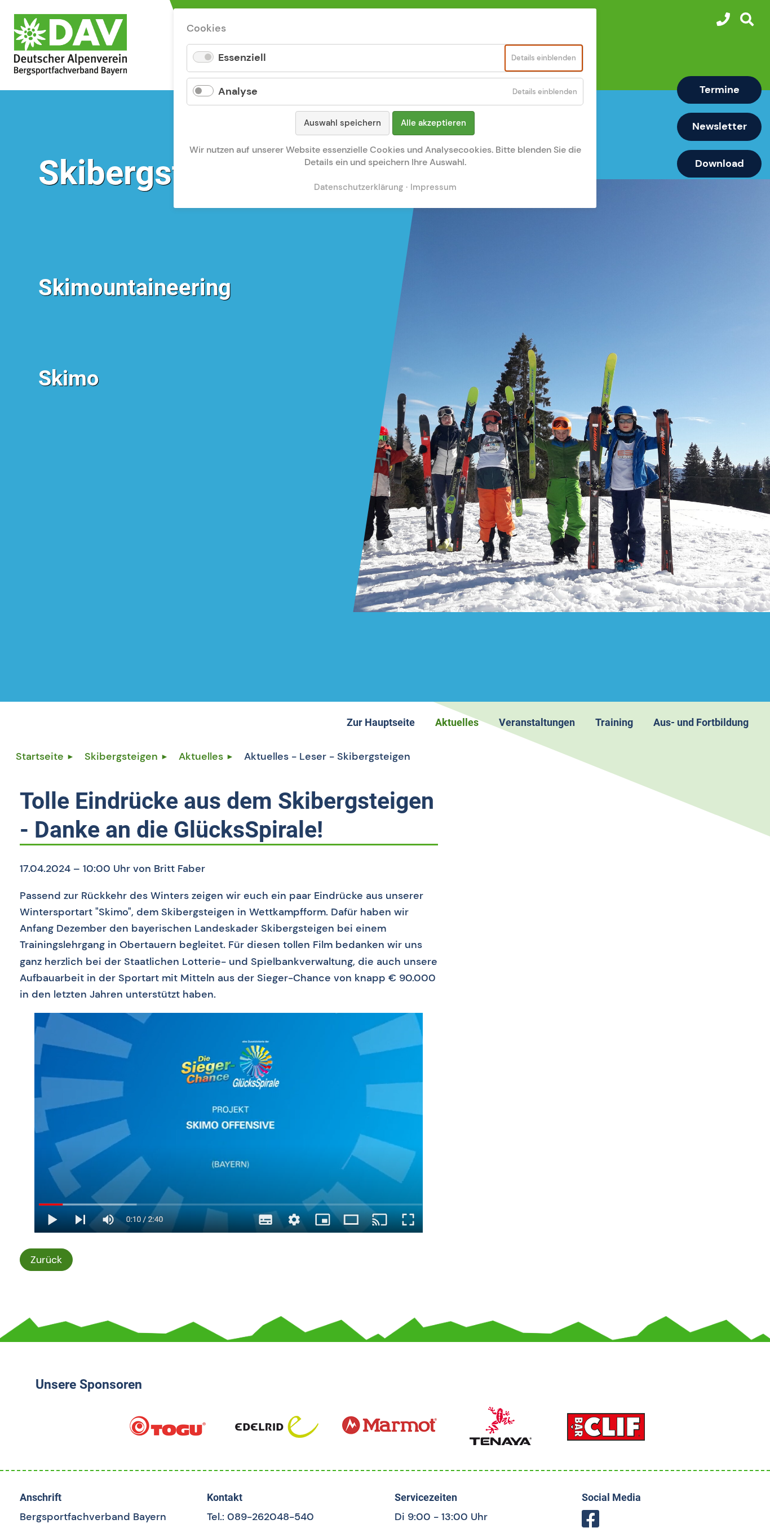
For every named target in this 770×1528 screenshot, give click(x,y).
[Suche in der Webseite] (747, 19)
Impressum (433, 187)
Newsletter (719, 126)
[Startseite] (89, 44)
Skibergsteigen (121, 756)
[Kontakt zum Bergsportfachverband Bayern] (723, 19)
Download (719, 163)
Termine (720, 90)
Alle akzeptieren (433, 123)
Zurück (46, 1259)
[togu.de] (167, 1431)
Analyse (238, 91)
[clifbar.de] (606, 1431)
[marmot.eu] (389, 1431)
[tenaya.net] (500, 1431)
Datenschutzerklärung (358, 187)
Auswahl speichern (342, 123)
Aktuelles (201, 756)
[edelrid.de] (277, 1431)
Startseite (40, 756)
